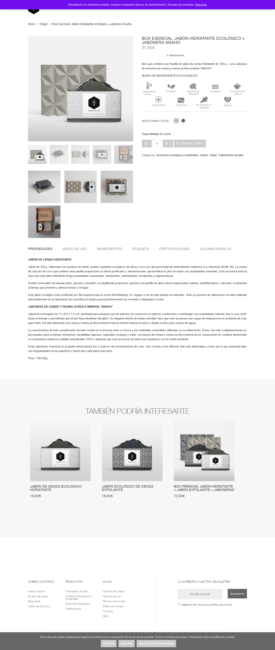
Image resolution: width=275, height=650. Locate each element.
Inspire (204, 155)
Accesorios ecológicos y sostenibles (177, 155)
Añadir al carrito (192, 143)
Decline (126, 643)
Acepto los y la (206, 604)
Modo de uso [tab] (74, 249)
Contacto (108, 611)
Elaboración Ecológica (77, 603)
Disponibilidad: (150, 134)
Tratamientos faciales (231, 155)
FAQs (106, 616)
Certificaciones (73, 608)
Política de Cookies (113, 606)
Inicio (31, 24)
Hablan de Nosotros (39, 606)
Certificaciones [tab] (174, 249)
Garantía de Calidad (113, 591)
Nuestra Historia (36, 591)
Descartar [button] (201, 4)
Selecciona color (155, 120)
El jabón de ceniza (38, 596)
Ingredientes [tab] (109, 249)
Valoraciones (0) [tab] (215, 249)
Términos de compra (114, 601)
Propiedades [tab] (40, 249)
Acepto (108, 643)
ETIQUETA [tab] (140, 249)
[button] (127, 42)
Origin (44, 24)
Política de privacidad (222, 604)
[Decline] (270, 641)
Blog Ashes (34, 601)
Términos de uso (112, 596)
